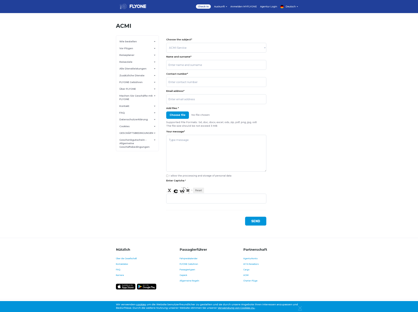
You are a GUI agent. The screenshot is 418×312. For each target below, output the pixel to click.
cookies (141, 304)
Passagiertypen (187, 269)
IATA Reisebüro (251, 264)
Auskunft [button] (219, 6)
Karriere (120, 275)
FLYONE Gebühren (131, 82)
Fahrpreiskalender (189, 258)
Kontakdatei (122, 264)
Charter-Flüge (250, 280)
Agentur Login (268, 6)
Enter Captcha (176, 180)
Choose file (177, 115)
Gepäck (183, 275)
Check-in (203, 6)
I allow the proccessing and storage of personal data (200, 175)
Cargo (246, 269)
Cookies (124, 126)
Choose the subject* (179, 39)
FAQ (122, 112)
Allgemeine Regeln (189, 280)
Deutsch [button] (291, 6)
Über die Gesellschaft (126, 258)
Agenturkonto (250, 258)
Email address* (175, 91)
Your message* (175, 131)
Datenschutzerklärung (133, 119)
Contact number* (177, 73)
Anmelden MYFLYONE (243, 6)
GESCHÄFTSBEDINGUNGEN (136, 133)
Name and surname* (178, 56)
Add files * (172, 108)
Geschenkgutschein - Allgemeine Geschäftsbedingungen (134, 143)
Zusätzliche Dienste (132, 75)
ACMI (246, 275)
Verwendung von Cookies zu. (236, 307)
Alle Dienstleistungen (132, 68)
